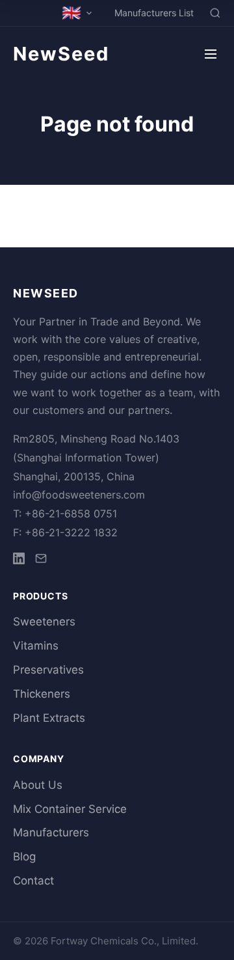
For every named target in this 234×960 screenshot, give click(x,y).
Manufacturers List (154, 12)
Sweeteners (44, 621)
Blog (24, 856)
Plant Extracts (49, 717)
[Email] (41, 560)
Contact (33, 880)
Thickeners (41, 693)
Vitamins (35, 645)
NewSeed (61, 53)
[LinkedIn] (19, 560)
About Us (37, 784)
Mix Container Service (70, 809)
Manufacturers (51, 832)
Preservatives (48, 669)
